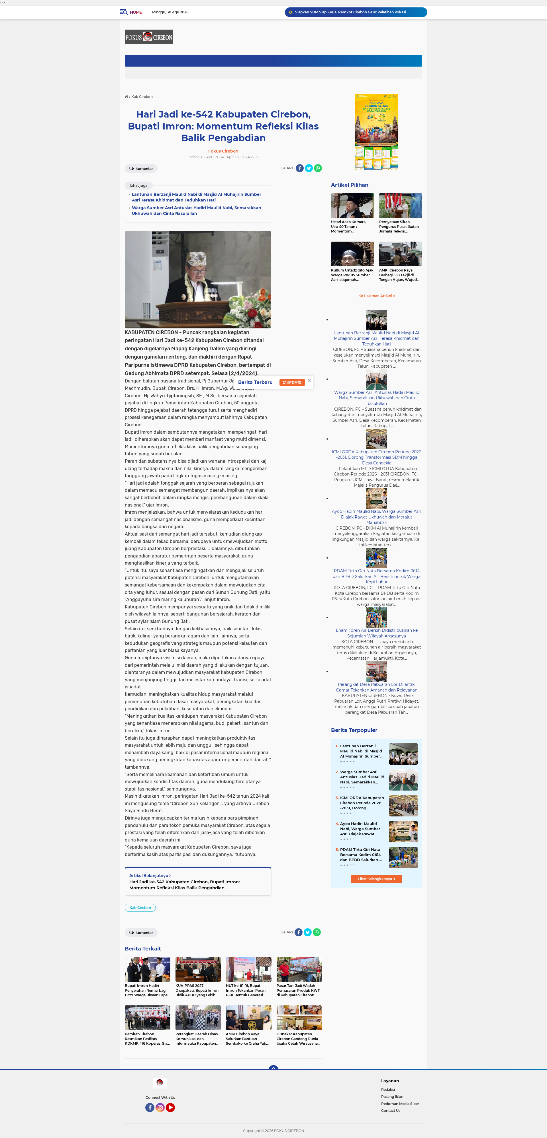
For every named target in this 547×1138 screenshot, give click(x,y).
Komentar (144, 168)
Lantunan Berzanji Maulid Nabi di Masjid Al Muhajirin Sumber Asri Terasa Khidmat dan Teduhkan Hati (376, 338)
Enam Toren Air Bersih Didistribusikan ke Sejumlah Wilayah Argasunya (377, 633)
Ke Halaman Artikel (375, 296)
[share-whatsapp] (318, 168)
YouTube (174, 1114)
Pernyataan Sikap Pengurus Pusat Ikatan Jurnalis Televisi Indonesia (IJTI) (399, 227)
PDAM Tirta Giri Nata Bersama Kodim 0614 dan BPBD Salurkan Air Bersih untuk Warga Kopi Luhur (377, 576)
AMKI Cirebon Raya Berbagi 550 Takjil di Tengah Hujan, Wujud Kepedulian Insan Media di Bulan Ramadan (399, 275)
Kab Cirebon (140, 908)
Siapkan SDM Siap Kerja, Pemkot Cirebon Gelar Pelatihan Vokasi (350, 12)
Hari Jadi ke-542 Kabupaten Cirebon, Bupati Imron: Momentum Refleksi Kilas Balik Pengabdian (184, 884)
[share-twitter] (309, 168)
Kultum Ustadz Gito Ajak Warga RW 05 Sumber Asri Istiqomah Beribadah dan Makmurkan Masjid (352, 275)
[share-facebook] (300, 168)
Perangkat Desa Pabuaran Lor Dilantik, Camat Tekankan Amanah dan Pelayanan (376, 687)
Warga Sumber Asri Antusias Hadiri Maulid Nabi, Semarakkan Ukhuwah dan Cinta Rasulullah (376, 398)
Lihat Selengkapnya (375, 879)
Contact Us (390, 1110)
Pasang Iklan (392, 1096)
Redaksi (388, 1089)
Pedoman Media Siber (400, 1104)
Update (293, 382)
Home (136, 12)
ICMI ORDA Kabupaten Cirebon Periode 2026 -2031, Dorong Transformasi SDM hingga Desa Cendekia (376, 457)
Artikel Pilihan (349, 185)
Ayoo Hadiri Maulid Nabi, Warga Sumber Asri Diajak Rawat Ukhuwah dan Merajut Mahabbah (376, 517)
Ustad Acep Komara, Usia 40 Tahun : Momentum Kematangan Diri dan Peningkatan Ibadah (349, 227)
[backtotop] (273, 1070)
